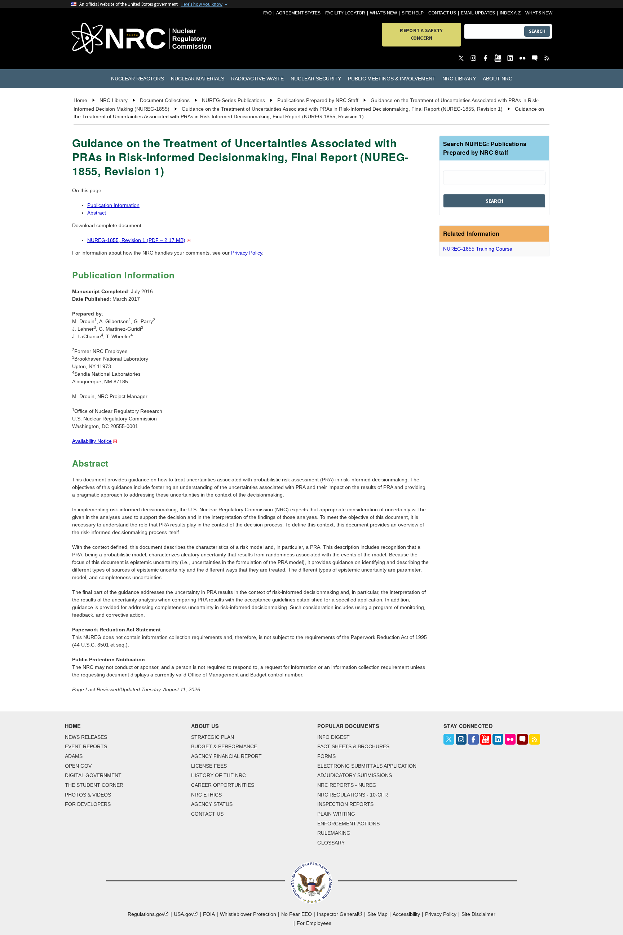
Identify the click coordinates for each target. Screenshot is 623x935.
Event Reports (86, 746)
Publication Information (113, 205)
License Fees (209, 766)
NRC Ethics (206, 795)
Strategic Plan (212, 737)
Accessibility (406, 914)
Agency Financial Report (226, 756)
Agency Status (212, 804)
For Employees (314, 923)
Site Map (377, 914)
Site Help (413, 13)
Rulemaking (333, 833)
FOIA (209, 914)
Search (537, 31)
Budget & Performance (224, 746)
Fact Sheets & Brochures (353, 746)
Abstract (96, 213)
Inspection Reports (345, 804)
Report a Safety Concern (421, 34)
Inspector (337, 914)
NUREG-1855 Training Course (477, 249)
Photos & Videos (88, 795)
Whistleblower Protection (248, 914)
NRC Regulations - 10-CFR (352, 795)
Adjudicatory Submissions (354, 775)
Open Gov (78, 766)
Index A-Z (510, 13)
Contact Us (442, 13)
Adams (74, 756)
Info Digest (333, 737)
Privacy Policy (246, 253)
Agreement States (298, 13)
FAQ (267, 13)
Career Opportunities (222, 785)
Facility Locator (345, 13)
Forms (326, 756)
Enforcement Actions (348, 823)
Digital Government (93, 775)
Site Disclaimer (478, 914)
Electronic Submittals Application (366, 766)
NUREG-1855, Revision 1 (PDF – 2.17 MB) (136, 240)
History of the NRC (218, 775)
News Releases (86, 737)
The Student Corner (94, 785)
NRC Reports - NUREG (346, 785)
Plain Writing (336, 814)
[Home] (109, 39)
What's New (383, 13)
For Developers (88, 804)
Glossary (331, 843)
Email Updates (478, 13)
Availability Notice (92, 441)
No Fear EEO (296, 914)
